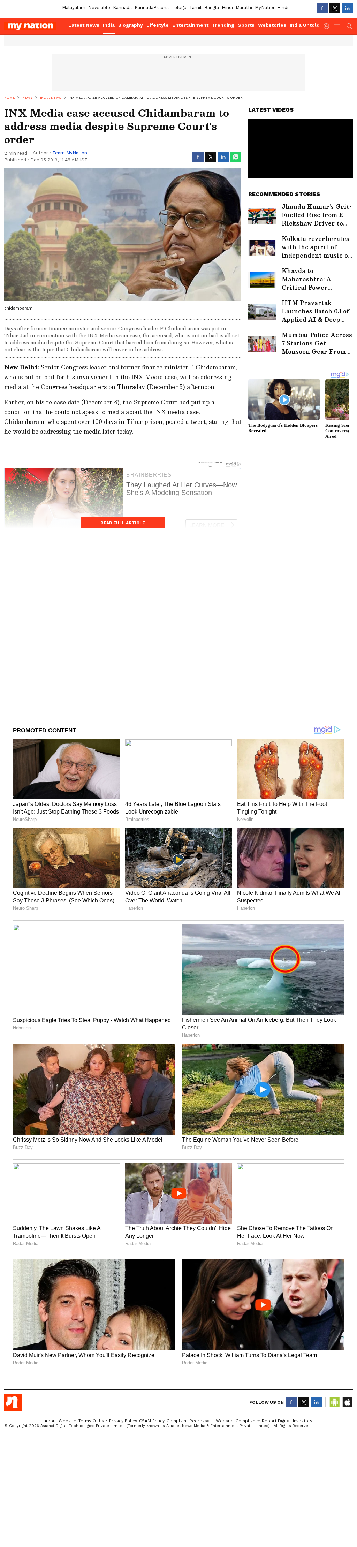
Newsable (99, 7)
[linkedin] (347, 8)
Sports (246, 25)
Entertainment (190, 25)
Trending (223, 25)
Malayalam (73, 7)
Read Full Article (122, 522)
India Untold (305, 25)
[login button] (328, 26)
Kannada (122, 7)
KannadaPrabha (152, 7)
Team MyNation (69, 152)
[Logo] (33, 26)
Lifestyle (157, 25)
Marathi (244, 7)
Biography (130, 25)
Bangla (211, 7)
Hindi (227, 7)
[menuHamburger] (337, 26)
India (109, 25)
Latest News (83, 25)
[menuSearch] (349, 26)
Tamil (195, 7)
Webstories (272, 25)
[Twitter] (334, 8)
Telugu (179, 7)
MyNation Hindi (271, 7)
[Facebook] (322, 8)
